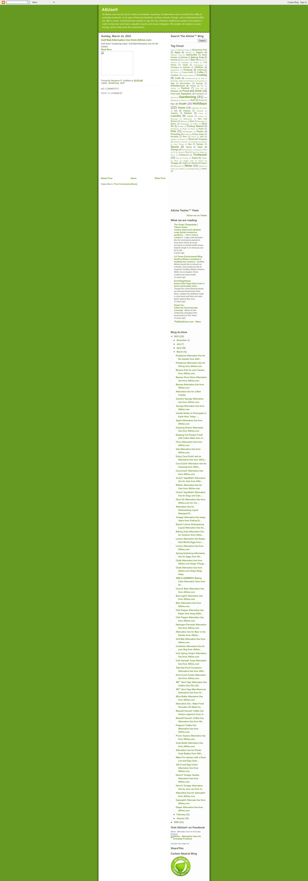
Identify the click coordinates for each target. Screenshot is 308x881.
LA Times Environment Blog (188, 256)
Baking (184, 57)
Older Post (160, 178)
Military (184, 121)
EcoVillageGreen (182, 281)
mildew (181, 169)
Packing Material (195, 126)
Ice (175, 111)
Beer (193, 60)
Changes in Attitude (180, 67)
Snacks (185, 142)
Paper (185, 129)
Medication (188, 119)
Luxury (201, 116)
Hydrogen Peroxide (199, 108)
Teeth (194, 152)
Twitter (204, 158)
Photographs (188, 131)
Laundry (176, 116)
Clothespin (202, 70)
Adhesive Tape (183, 50)
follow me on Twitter (197, 215)
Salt (201, 137)
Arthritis (188, 52)
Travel (195, 158)
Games (173, 97)
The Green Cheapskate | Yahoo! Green (186, 225)
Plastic (200, 131)
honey (173, 169)
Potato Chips (198, 134)
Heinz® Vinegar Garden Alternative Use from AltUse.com (187, 778)
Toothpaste (200, 154)
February (181, 814)
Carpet (196, 62)
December (182, 340)
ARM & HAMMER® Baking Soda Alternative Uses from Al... (190, 581)
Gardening (113, 83)
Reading (174, 137)
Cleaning (188, 70)
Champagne (198, 65)
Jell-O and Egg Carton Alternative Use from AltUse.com (187, 768)
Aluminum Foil (199, 50)
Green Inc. (179, 305)
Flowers (175, 91)
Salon (193, 137)
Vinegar (174, 163)
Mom (192, 121)
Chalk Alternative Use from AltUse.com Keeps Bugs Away (189, 571)
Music (173, 124)
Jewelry (174, 113)
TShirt (204, 150)
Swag (197, 150)
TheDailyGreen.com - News (187, 321)
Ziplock (201, 166)
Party (193, 129)
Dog (202, 78)
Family (173, 88)
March (180, 352)
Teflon (202, 152)
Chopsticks (175, 70)
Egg (172, 83)
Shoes (191, 139)
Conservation (188, 75)
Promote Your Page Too (180, 844)
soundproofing (193, 169)
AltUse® (110, 9)
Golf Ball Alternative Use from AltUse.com (126, 40)
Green (201, 100)
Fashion (185, 88)
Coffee (200, 72)
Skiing (176, 142)
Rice (185, 137)
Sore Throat (179, 144)
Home (133, 178)
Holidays (200, 103)
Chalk (185, 65)
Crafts (178, 78)
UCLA (176, 161)
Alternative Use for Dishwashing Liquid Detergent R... (187, 510)
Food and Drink (192, 90)
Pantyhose (175, 129)
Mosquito (201, 121)
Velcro (201, 161)
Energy (199, 83)
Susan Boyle (187, 150)
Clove (176, 72)
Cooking (202, 75)
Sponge (199, 144)
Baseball (184, 60)
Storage (174, 149)
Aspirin (199, 52)
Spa (190, 144)
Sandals (174, 139)
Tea (187, 152)
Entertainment (178, 86)
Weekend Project (199, 163)
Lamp (201, 113)
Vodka (185, 163)
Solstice (204, 142)
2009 (176, 822)
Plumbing (175, 134)
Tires (173, 155)
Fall (202, 86)
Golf (122, 83)
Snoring (194, 142)
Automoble (191, 55)
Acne (173, 50)
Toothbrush (184, 155)
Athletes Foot (176, 55)
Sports (175, 146)
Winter (189, 165)
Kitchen (188, 113)
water (204, 169)
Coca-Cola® (187, 72)
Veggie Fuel (188, 161)
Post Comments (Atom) (125, 184)
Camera (174, 62)
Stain (200, 147)
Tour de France (182, 158)
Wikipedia (177, 166)
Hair (173, 104)
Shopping (202, 139)
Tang (180, 152)
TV (174, 152)
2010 (176, 336)
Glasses (184, 100)
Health (183, 103)
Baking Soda (197, 57)
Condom (174, 75)
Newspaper (184, 124)
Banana (174, 60)
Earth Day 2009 (177, 81)
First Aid (199, 88)
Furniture (200, 94)
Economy (201, 81)
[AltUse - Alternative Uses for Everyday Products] (189, 837)
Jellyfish (200, 111)
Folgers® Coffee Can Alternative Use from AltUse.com (187, 728)
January (181, 818)
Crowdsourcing (191, 78)
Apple (177, 52)
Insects (186, 111)
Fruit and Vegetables (181, 94)
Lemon (190, 116)
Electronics (185, 83)
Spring (189, 147)
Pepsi (201, 129)
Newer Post (106, 178)
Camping (185, 62)
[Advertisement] (138, 169)
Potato (186, 134)
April (179, 348)
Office (195, 124)
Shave (182, 139)
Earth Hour (190, 81)
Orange (181, 126)
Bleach (202, 60)
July (179, 344)
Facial (193, 86)
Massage (174, 119)
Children (199, 67)
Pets (173, 131)
